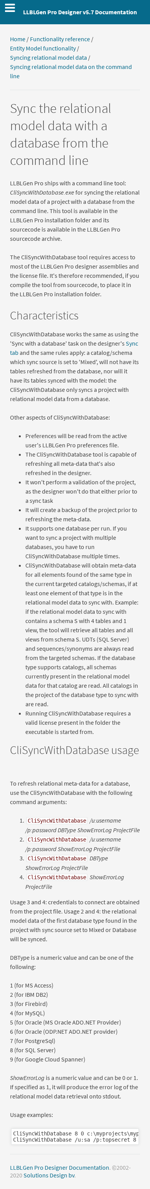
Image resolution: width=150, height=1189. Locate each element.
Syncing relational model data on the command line (71, 71)
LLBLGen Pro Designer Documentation (59, 1167)
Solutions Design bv (48, 1175)
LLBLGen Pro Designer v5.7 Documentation (80, 12)
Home (17, 39)
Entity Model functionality (43, 48)
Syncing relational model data (48, 57)
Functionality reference (60, 39)
